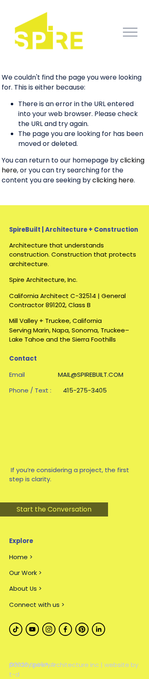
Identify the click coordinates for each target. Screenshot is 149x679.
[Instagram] (48, 629)
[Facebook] (65, 629)
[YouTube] (32, 629)
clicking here (113, 180)
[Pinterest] (82, 629)
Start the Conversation (54, 509)
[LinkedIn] (98, 629)
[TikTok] (15, 629)
